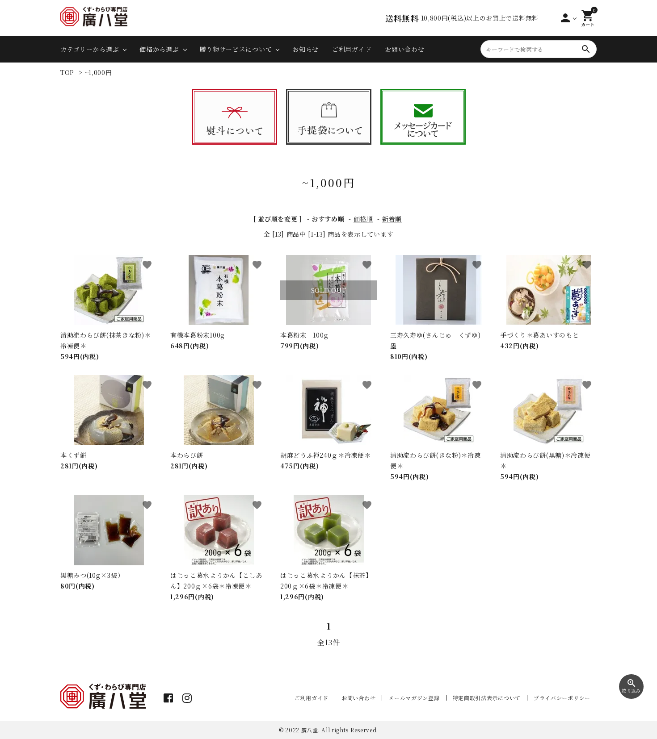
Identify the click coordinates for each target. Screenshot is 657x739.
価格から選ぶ (159, 49)
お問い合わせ (404, 49)
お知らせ (305, 49)
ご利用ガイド (351, 49)
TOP (67, 72)
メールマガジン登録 (413, 697)
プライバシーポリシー (562, 697)
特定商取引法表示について (487, 697)
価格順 (363, 218)
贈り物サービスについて (236, 49)
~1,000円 (98, 72)
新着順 (392, 218)
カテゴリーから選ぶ (89, 49)
